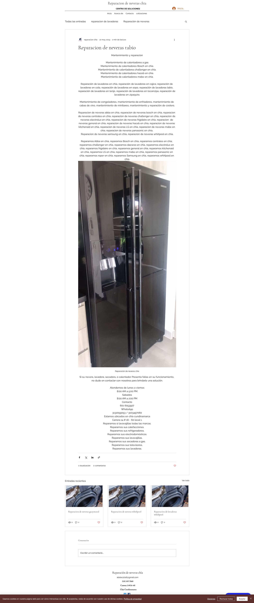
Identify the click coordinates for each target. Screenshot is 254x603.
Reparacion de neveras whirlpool (126, 511)
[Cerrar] (250, 599)
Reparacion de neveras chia (127, 3)
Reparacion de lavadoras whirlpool (165, 513)
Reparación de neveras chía (127, 572)
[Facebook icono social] (129, 594)
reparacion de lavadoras (104, 21)
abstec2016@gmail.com (127, 577)
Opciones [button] (211, 598)
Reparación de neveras (136, 21)
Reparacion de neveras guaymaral (83, 511)
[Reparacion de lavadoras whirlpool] (170, 496)
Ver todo (185, 480)
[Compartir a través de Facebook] (79, 457)
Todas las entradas (75, 21)
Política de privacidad (133, 598)
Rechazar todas (226, 598)
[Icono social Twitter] (125, 594)
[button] (186, 21)
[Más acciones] (174, 39)
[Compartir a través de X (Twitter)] (86, 457)
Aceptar (242, 598)
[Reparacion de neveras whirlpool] (127, 496)
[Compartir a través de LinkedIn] (92, 457)
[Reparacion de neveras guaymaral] (84, 496)
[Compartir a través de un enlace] (99, 457)
